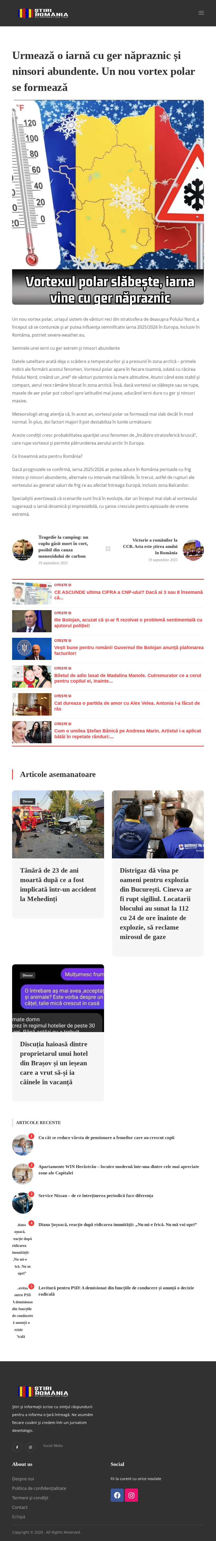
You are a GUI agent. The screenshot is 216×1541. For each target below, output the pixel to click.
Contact (20, 1507)
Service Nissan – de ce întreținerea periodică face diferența (95, 1195)
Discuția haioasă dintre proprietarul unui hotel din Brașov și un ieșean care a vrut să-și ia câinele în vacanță (54, 1063)
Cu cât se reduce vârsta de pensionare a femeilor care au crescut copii (106, 1137)
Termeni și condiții (30, 1498)
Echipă (18, 1517)
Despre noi (23, 1479)
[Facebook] (117, 1495)
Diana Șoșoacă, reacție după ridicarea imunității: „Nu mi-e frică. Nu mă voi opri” (117, 1224)
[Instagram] (30, 1447)
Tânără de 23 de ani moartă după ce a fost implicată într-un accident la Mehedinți (58, 885)
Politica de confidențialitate (39, 1488)
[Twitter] (17, 1447)
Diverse (28, 801)
